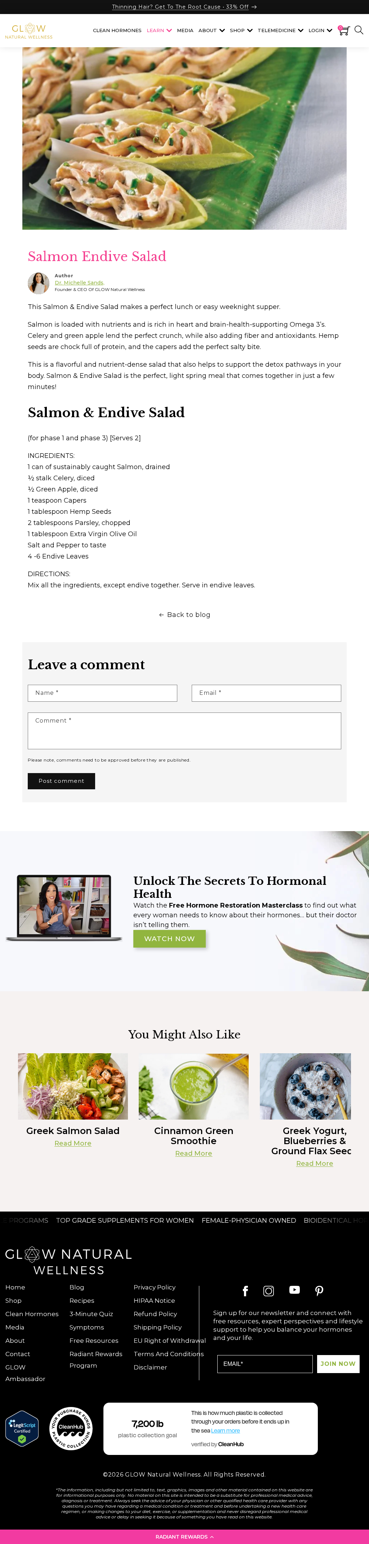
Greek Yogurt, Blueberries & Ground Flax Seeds (314, 1141)
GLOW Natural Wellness (163, 1474)
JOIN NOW (338, 1363)
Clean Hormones (32, 1314)
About (15, 1340)
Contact (17, 1354)
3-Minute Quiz (91, 1314)
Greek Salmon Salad (73, 1131)
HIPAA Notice (154, 1300)
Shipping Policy (158, 1327)
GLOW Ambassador (25, 1373)
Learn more (225, 1430)
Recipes (82, 1300)
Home (15, 1287)
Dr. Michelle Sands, (80, 282)
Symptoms (87, 1327)
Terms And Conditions (169, 1354)
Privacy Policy (154, 1287)
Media (15, 1327)
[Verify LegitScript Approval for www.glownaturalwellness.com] (22, 1429)
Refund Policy (155, 1314)
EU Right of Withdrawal (170, 1340)
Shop (13, 1300)
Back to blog (188, 615)
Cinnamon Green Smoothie (194, 1136)
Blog (77, 1287)
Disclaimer (150, 1367)
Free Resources (94, 1340)
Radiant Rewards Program (96, 1359)
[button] (184, 1537)
